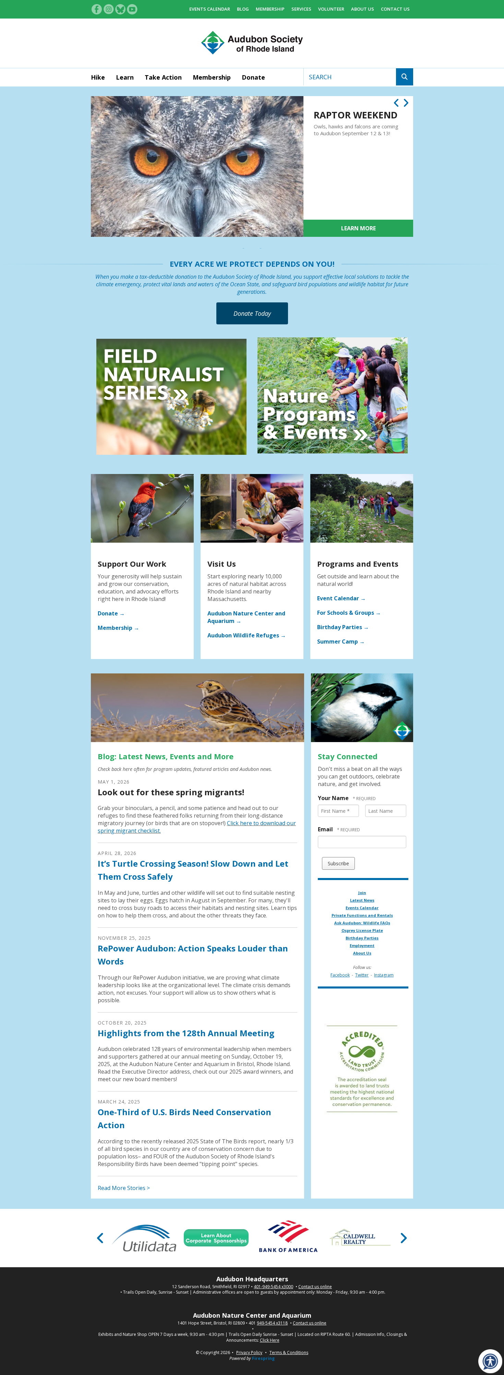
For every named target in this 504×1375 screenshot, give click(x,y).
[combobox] (350, 76)
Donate (253, 77)
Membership (270, 9)
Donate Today (252, 313)
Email (326, 829)
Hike (98, 77)
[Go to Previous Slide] (100, 1238)
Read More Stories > (124, 1188)
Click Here (269, 1340)
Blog (243, 9)
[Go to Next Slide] (403, 1238)
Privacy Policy (249, 1352)
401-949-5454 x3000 (273, 1287)
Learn (125, 77)
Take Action (163, 77)
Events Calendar (209, 9)
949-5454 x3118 (272, 1323)
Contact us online (315, 1287)
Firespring (263, 1358)
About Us (362, 9)
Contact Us (395, 9)
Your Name (334, 798)
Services (301, 9)
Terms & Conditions (288, 1352)
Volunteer (331, 9)
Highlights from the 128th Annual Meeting (186, 1033)
